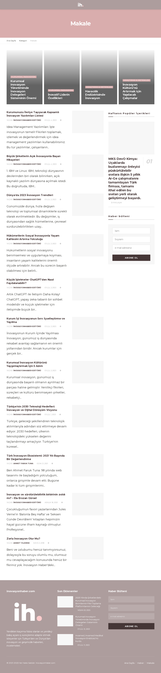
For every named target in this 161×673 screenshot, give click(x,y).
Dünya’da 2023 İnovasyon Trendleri (30, 195)
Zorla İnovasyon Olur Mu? (23, 538)
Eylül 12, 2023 (18, 104)
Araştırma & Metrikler (99, 87)
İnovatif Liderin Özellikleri (59, 96)
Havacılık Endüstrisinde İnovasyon (95, 95)
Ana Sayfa (11, 40)
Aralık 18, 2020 (51, 502)
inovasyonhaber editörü (27, 120)
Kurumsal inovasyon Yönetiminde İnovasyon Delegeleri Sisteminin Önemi (23, 89)
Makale (33, 40)
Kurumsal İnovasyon (23, 77)
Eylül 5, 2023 (130, 104)
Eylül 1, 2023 (50, 414)
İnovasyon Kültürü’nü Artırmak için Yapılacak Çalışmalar (132, 91)
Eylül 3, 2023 (50, 199)
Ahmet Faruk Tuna (23, 463)
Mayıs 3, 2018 (38, 543)
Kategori (23, 40)
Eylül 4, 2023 (50, 120)
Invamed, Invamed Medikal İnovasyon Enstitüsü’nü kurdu (89, 638)
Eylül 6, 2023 (93, 104)
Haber (140, 663)
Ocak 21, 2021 (42, 463)
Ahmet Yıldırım (21, 543)
